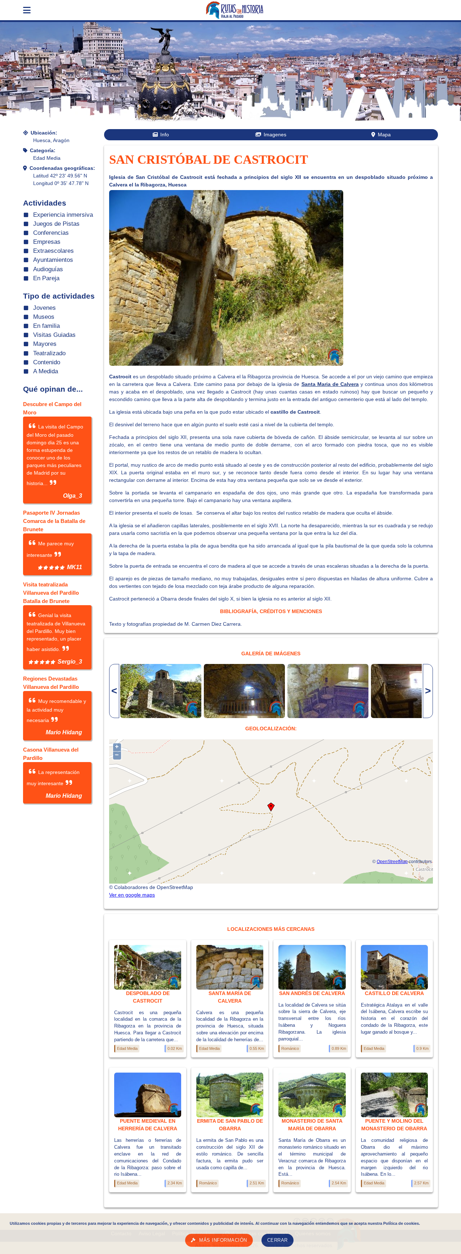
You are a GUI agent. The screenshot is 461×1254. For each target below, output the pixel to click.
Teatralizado (49, 353)
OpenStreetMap (392, 861)
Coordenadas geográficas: (62, 168)
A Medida (45, 371)
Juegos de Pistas (56, 223)
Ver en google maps (132, 895)
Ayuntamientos (53, 259)
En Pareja (46, 278)
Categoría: (42, 150)
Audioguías (48, 269)
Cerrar (277, 1240)
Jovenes (44, 307)
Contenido (46, 362)
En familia (46, 325)
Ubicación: (44, 133)
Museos (43, 316)
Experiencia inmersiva (63, 214)
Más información (223, 1240)
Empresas (47, 241)
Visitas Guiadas (54, 334)
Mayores (45, 343)
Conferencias (51, 232)
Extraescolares (53, 250)
